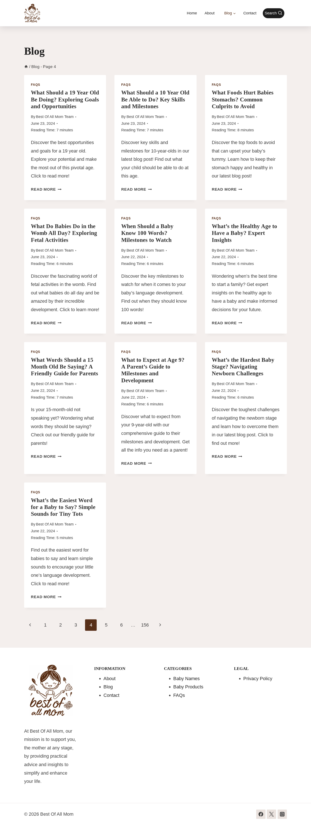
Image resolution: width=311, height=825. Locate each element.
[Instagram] (282, 814)
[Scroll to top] (300, 813)
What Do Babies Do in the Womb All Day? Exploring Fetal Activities (64, 233)
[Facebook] (261, 814)
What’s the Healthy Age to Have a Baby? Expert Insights (244, 233)
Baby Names (186, 678)
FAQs (35, 84)
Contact (249, 13)
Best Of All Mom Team (55, 117)
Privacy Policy (257, 678)
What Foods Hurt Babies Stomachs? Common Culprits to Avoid (243, 99)
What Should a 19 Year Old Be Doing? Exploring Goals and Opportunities (65, 99)
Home (192, 13)
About (210, 13)
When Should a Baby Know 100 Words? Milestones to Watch (147, 233)
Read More (46, 189)
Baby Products (188, 686)
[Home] (26, 66)
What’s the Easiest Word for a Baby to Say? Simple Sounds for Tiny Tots (63, 507)
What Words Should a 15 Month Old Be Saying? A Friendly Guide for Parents (64, 367)
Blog (108, 686)
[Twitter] (271, 814)
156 (145, 625)
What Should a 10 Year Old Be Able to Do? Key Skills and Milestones (155, 99)
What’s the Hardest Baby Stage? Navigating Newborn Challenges (243, 367)
